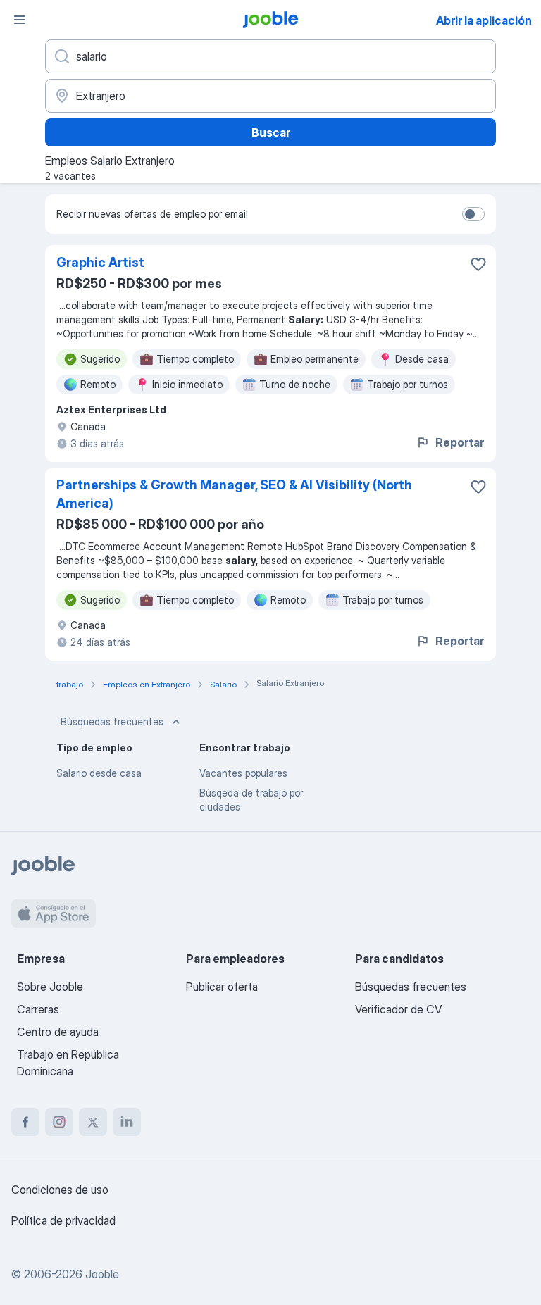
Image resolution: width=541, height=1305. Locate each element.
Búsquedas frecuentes (112, 722)
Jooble (102, 1274)
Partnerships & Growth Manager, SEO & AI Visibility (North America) (234, 494)
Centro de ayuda (58, 1032)
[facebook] (25, 1122)
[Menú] (20, 20)
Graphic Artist (100, 262)
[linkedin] (127, 1122)
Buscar (270, 132)
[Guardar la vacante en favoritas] (478, 264)
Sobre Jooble (50, 987)
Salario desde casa (99, 773)
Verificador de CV (398, 1009)
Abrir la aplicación (484, 20)
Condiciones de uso (59, 1189)
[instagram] (59, 1122)
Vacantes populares (243, 773)
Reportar (459, 442)
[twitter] (93, 1122)
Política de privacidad (63, 1220)
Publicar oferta (222, 987)
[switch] (473, 214)
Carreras (38, 1009)
